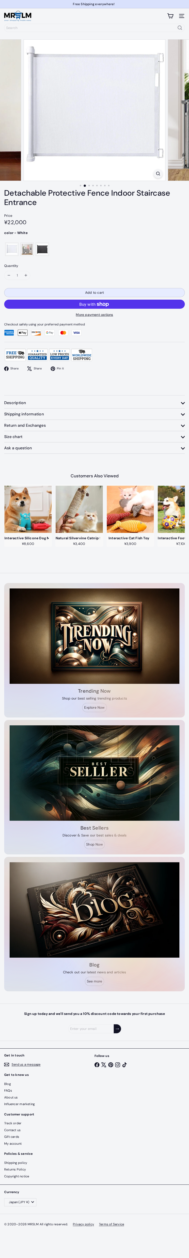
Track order (12, 1123)
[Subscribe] (117, 1028)
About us (11, 1097)
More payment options (94, 314)
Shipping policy (15, 1163)
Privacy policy (83, 1224)
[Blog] (94, 910)
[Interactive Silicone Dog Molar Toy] (28, 509)
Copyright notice (16, 1176)
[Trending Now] (94, 636)
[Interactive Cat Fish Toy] (130, 509)
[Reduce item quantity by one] (8, 275)
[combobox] (94, 28)
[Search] (180, 28)
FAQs (8, 1090)
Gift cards (11, 1137)
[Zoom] (158, 173)
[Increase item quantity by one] (25, 275)
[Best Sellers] (94, 773)
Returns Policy (15, 1169)
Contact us (12, 1130)
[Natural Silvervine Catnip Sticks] (79, 509)
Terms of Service (111, 1224)
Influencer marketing (19, 1104)
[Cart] (170, 16)
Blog (7, 1084)
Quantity (11, 265)
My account (13, 1143)
